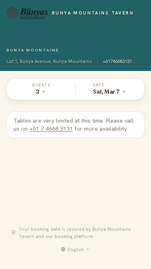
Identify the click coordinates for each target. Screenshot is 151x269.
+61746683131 (117, 61)
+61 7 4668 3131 (51, 128)
